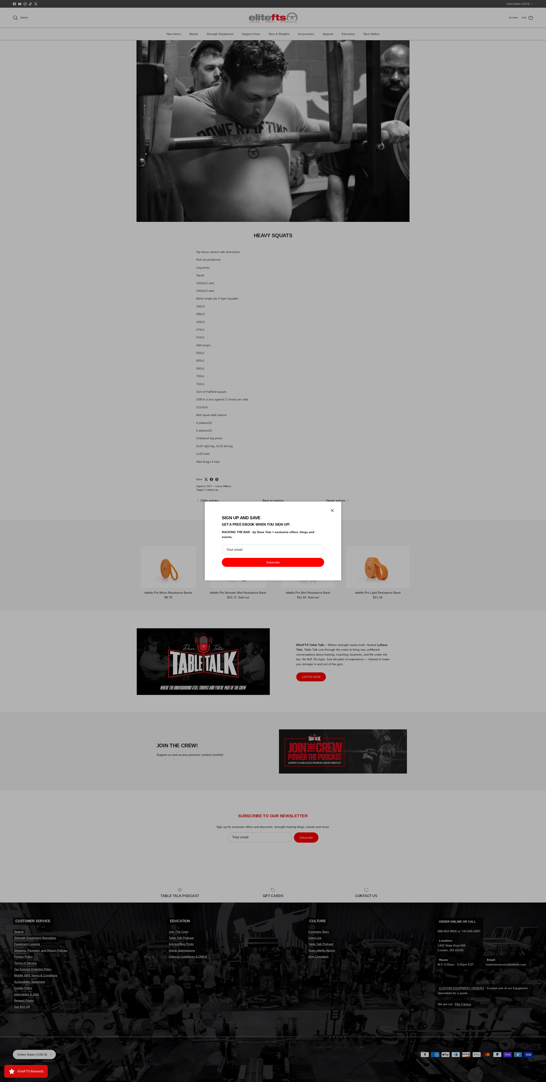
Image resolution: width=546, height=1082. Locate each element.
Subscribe (273, 562)
